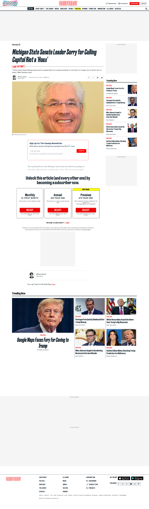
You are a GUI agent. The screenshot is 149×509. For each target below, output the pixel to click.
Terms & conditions (104, 495)
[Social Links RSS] (135, 484)
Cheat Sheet (39, 9)
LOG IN (143, 3)
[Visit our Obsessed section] (16, 3)
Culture (65, 488)
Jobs (54, 495)
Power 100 (92, 9)
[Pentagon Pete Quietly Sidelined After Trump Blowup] (132, 105)
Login (67, 223)
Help (65, 495)
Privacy (70, 495)
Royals (71, 9)
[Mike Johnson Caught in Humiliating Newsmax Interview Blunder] (132, 117)
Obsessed (63, 9)
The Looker (49, 9)
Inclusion (95, 495)
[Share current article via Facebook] (89, 77)
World (65, 484)
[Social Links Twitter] (122, 484)
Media (57, 9)
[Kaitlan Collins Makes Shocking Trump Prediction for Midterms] (132, 146)
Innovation (101, 9)
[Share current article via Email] (97, 77)
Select (29, 210)
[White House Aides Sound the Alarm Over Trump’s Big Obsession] (132, 132)
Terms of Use (51, 153)
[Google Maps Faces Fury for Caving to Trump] (132, 93)
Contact (46, 495)
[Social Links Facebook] (118, 484)
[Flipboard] (139, 484)
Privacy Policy (59, 153)
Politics (78, 9)
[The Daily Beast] (68, 3)
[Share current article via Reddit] (102, 77)
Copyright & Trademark (119, 495)
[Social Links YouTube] (131, 484)
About (41, 495)
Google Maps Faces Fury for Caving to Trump (43, 343)
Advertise (60, 495)
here (53, 284)
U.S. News (110, 9)
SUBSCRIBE (134, 3)
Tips (51, 495)
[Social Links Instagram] (127, 484)
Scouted (118, 9)
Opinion (84, 9)
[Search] (146, 9)
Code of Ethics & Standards (82, 495)
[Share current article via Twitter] (93, 77)
